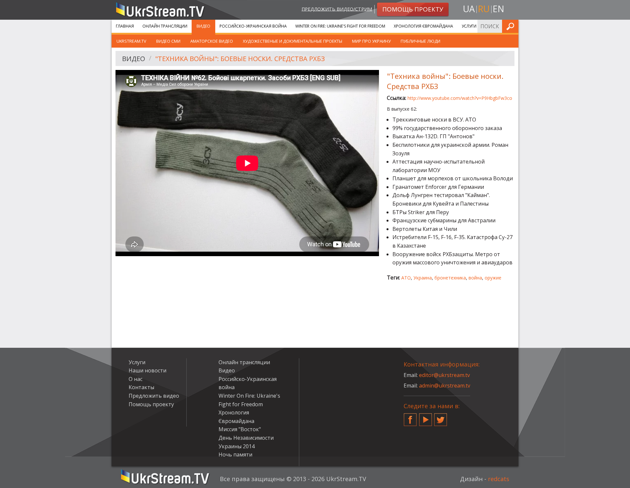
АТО (406, 278)
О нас (135, 379)
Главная (125, 26)
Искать (511, 26)
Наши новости (147, 370)
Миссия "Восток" (240, 429)
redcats (498, 479)
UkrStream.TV (131, 41)
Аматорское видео (211, 41)
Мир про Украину (371, 41)
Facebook (410, 417)
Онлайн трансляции (164, 26)
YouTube (425, 417)
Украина (422, 278)
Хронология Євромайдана (423, 26)
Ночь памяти (235, 454)
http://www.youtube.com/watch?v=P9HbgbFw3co (460, 98)
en (498, 9)
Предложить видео (154, 395)
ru (484, 9)
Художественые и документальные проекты (292, 41)
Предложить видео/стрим (337, 9)
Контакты (141, 387)
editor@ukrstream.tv (444, 375)
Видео (203, 26)
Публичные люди (420, 41)
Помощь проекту (151, 404)
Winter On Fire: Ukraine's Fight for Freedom (340, 26)
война (475, 278)
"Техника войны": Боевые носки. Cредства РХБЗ (240, 58)
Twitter (440, 417)
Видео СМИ (168, 41)
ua (469, 9)
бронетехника (450, 278)
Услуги (469, 26)
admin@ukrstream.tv (444, 385)
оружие (493, 278)
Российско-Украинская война (253, 26)
